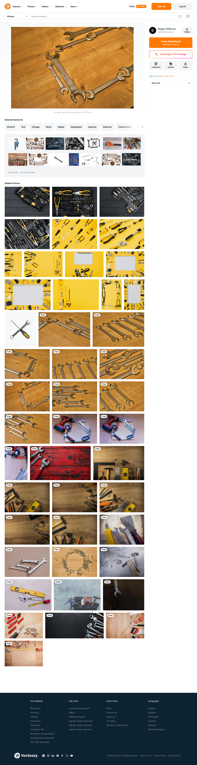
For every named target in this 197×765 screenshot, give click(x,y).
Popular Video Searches (80, 729)
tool (23, 126)
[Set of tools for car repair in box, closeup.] (27, 202)
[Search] (180, 16)
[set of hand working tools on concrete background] (121, 562)
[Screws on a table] (74, 562)
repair (61, 126)
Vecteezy (34, 712)
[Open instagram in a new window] (48, 755)
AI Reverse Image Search (42, 733)
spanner (92, 126)
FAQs (109, 708)
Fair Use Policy (174, 755)
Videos (45, 6)
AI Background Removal (42, 737)
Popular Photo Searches (80, 725)
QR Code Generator (39, 742)
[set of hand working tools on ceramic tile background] (28, 594)
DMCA (72, 712)
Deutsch (152, 721)
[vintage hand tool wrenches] (64, 329)
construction (124, 126)
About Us (111, 716)
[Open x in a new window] (67, 755)
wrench (11, 126)
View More (131, 159)
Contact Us (112, 712)
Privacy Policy (160, 755)
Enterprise (35, 721)
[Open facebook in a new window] (43, 755)
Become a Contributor (117, 725)
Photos (31, 6)
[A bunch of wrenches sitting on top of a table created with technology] (74, 625)
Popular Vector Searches (81, 721)
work (48, 126)
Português (153, 716)
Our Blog (111, 721)
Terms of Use (145, 755)
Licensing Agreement (79, 708)
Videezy (34, 716)
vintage (36, 126)
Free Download (171, 43)
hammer (107, 126)
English (151, 708)
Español (152, 712)
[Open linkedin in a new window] (53, 755)
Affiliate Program (77, 716)
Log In (182, 6)
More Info (156, 83)
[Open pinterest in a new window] (57, 755)
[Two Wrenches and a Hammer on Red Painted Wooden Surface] (60, 463)
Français (152, 725)
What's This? (169, 76)
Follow (187, 32)
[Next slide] (140, 126)
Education (35, 725)
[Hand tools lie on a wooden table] (118, 463)
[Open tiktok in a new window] (62, 755)
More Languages (156, 729)
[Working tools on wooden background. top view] (24, 625)
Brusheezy (35, 708)
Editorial (59, 6)
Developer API (37, 729)
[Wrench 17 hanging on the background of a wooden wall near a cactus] (123, 594)
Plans (132, 6)
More (73, 6)
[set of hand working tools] (74, 429)
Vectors (16, 6)
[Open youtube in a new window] (71, 755)
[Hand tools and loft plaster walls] (77, 594)
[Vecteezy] (7, 6)
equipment (76, 126)
